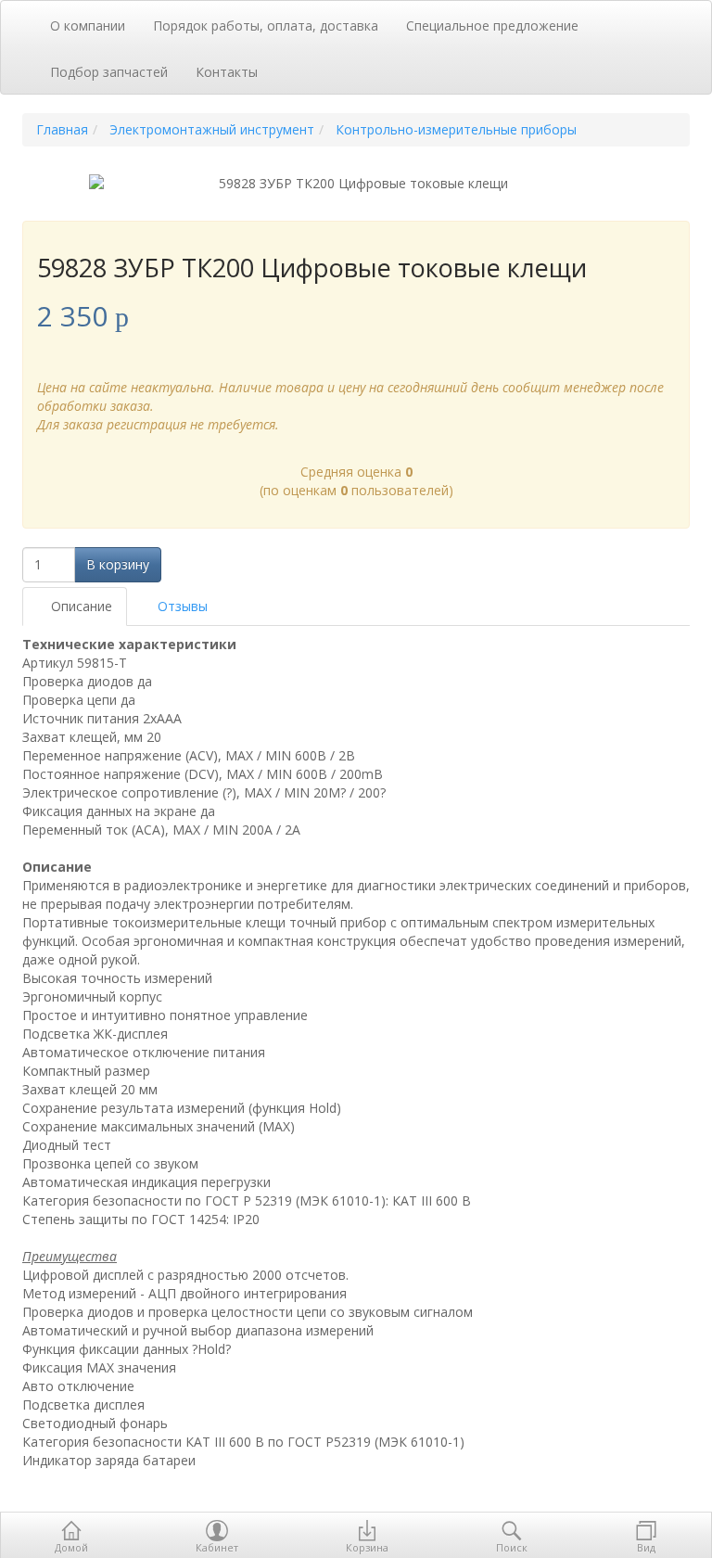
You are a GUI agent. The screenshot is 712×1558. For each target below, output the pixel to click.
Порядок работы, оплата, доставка (265, 25)
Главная (62, 129)
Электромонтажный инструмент (211, 129)
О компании (87, 25)
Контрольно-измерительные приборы (456, 129)
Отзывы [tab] (181, 606)
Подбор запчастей (109, 72)
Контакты (227, 72)
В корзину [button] (117, 564)
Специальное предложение (492, 25)
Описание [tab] (79, 606)
